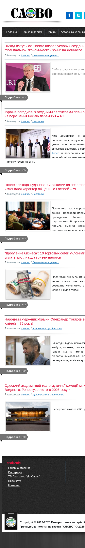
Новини (51, 31)
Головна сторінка (19, 467)
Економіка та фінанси (45, 55)
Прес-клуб (14, 480)
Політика (38, 121)
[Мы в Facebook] (70, 15)
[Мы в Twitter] (79, 15)
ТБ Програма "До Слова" (24, 476)
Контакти (14, 485)
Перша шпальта (32, 31)
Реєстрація (15, 472)
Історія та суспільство (47, 328)
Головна (11, 31)
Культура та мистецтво (48, 394)
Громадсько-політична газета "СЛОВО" (32, 13)
